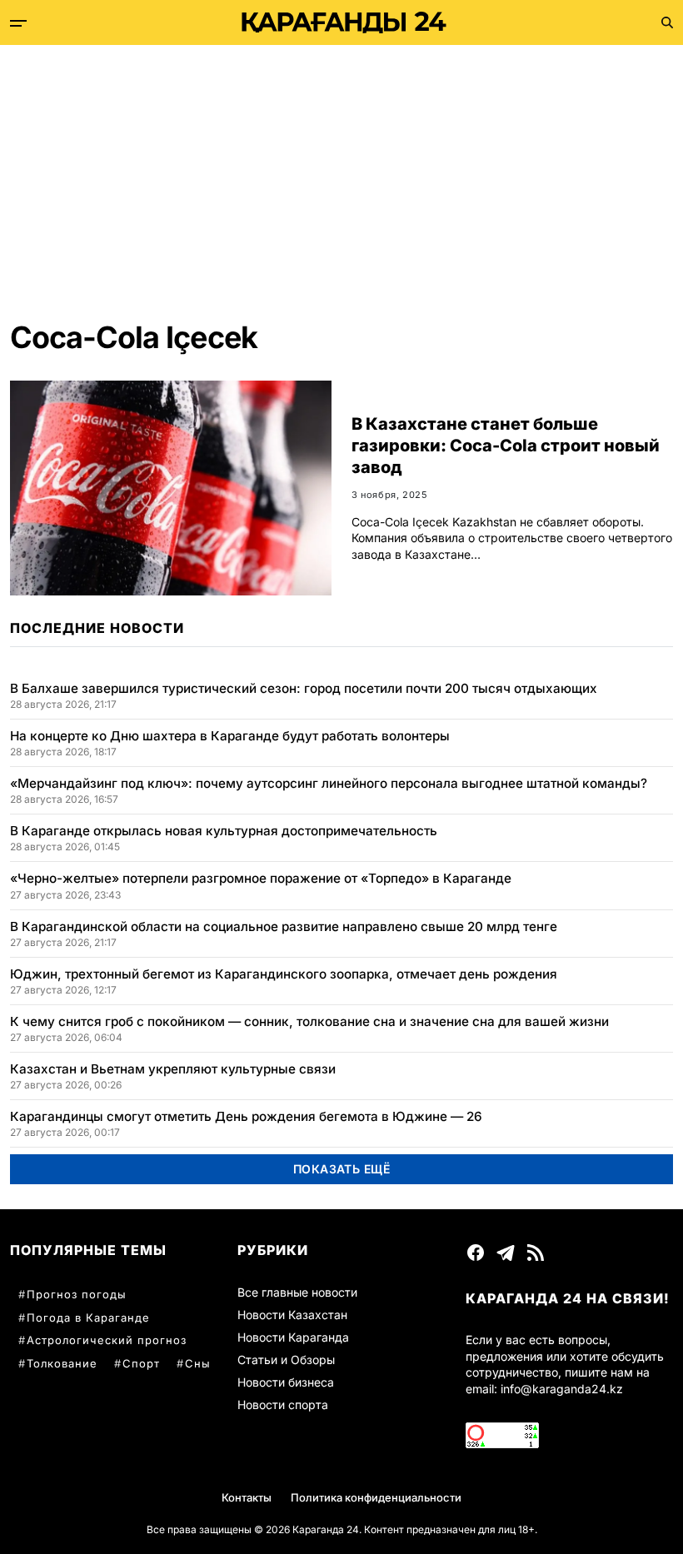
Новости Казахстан (292, 1314)
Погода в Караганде (88, 1317)
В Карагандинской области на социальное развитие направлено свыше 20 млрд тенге (283, 926)
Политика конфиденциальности (376, 1497)
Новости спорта (282, 1404)
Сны (198, 1363)
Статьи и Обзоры (286, 1359)
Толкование (62, 1363)
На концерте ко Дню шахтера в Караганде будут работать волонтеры (230, 736)
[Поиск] (667, 22)
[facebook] (476, 1253)
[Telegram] (506, 1253)
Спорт (141, 1363)
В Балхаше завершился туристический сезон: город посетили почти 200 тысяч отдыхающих (303, 688)
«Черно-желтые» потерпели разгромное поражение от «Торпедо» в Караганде (260, 878)
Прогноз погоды (77, 1294)
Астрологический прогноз (107, 1340)
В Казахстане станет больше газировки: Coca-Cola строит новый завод (505, 445)
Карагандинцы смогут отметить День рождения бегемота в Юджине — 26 (246, 1116)
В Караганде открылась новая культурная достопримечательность (223, 831)
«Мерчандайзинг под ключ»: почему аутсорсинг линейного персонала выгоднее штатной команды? (328, 783)
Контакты (247, 1497)
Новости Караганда (293, 1337)
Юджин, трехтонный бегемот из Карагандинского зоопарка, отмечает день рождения (283, 974)
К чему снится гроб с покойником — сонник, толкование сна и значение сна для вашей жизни (309, 1021)
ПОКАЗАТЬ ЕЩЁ (342, 1169)
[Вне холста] (18, 23)
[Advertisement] (341, 169)
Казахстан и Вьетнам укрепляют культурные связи (173, 1069)
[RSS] (536, 1253)
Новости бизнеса (285, 1382)
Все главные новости (297, 1292)
